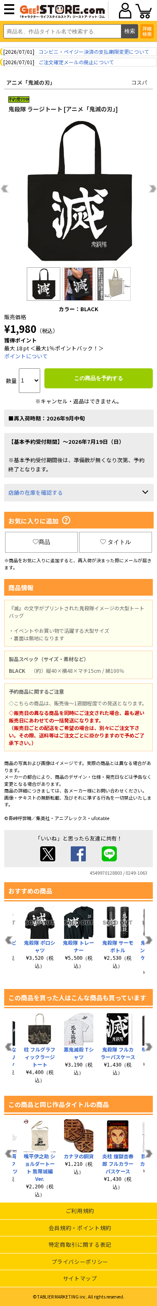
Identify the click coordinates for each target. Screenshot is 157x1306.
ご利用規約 (80, 1211)
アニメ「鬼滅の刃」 (30, 82)
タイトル (119, 542)
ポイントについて (26, 356)
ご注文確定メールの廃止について (76, 61)
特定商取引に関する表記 (80, 1244)
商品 (44, 542)
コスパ (139, 82)
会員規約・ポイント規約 (80, 1228)
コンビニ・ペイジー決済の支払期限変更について (94, 51)
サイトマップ (80, 1278)
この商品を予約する (98, 378)
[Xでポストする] (47, 859)
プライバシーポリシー (80, 1262)
